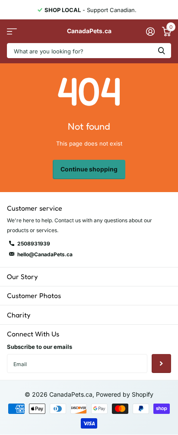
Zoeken (161, 50)
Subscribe (161, 363)
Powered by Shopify (124, 394)
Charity (18, 315)
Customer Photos (34, 295)
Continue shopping (89, 169)
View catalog (12, 31)
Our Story (22, 276)
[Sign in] (150, 31)
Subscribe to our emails (39, 346)
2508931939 (33, 243)
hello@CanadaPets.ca (45, 254)
